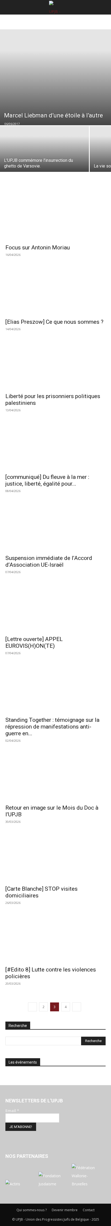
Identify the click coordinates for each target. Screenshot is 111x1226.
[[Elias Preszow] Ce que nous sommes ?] (55, 290)
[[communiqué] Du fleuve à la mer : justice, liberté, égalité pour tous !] (55, 446)
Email (12, 1110)
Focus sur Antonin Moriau (37, 247)
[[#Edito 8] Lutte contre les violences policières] (55, 938)
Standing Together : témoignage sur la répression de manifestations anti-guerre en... (52, 727)
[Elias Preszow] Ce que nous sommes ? (54, 322)
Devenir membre (65, 1210)
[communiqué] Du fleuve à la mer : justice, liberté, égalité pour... (47, 480)
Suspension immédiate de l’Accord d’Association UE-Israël (48, 561)
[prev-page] (32, 1006)
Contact (89, 1210)
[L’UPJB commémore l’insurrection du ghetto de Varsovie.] (44, 159)
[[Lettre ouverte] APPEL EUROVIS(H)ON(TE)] (55, 607)
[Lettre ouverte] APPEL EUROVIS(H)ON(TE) (34, 642)
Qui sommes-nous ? (31, 1210)
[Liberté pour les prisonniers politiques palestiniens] (55, 364)
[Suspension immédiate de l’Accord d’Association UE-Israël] (55, 526)
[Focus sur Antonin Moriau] (55, 216)
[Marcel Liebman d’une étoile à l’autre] (55, 77)
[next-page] (76, 1006)
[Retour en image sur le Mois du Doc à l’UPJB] (55, 776)
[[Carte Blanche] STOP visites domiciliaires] (55, 857)
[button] (8, 7)
